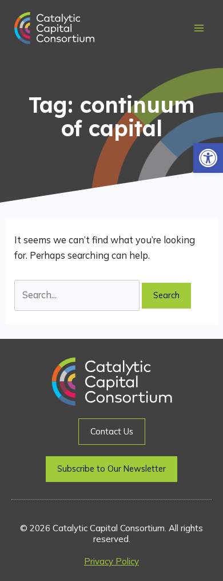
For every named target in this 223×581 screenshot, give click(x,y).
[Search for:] (78, 295)
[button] (208, 158)
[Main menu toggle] (199, 28)
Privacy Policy (111, 561)
